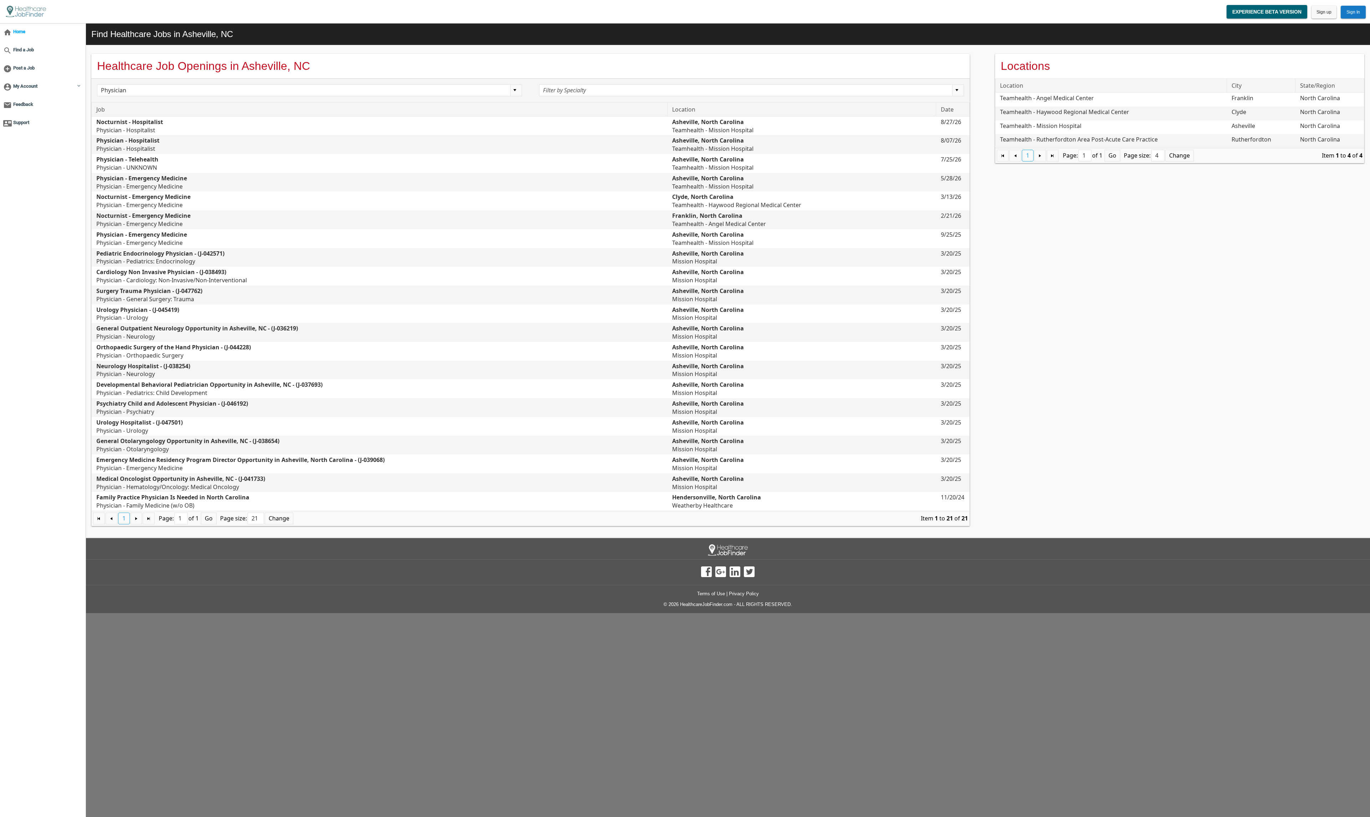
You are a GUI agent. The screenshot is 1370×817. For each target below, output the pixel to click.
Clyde (1239, 112)
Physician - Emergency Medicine (141, 182)
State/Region (1317, 85)
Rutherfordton (1251, 139)
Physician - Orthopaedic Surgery (173, 351)
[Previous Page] (111, 518)
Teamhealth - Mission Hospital (713, 126)
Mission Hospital (708, 258)
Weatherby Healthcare (716, 501)
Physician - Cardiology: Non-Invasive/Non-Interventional (171, 276)
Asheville (1243, 126)
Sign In (1353, 12)
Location (683, 109)
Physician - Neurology (143, 370)
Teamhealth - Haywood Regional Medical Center (736, 201)
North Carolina (1320, 98)
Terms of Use (711, 593)
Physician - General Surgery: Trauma (149, 295)
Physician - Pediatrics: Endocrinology (160, 258)
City (1237, 85)
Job (100, 109)
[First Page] (99, 518)
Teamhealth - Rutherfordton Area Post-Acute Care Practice (1079, 139)
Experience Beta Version (1267, 12)
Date (947, 109)
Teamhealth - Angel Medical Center (719, 220)
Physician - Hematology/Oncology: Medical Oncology (180, 483)
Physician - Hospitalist (129, 126)
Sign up (1323, 12)
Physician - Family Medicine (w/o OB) (172, 501)
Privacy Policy (744, 593)
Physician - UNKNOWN (127, 163)
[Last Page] (148, 518)
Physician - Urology (137, 314)
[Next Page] (136, 518)
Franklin (1242, 98)
